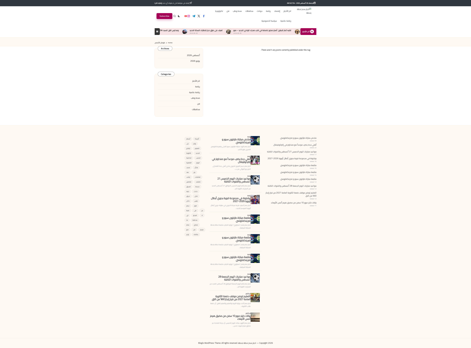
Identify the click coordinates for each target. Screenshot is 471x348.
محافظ (195, 220)
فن (198, 103)
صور (195, 205)
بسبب (188, 167)
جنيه (187, 191)
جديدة (197, 186)
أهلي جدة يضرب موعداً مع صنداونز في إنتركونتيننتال (294, 145)
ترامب (188, 177)
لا (202, 215)
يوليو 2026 (195, 61)
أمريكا (197, 138)
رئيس (196, 200)
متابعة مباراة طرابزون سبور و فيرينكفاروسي (298, 165)
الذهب (198, 157)
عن (202, 210)
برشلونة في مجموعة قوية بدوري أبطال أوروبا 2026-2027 (292, 158)
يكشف (196, 234)
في (187, 215)
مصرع (196, 224)
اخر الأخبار (196, 81)
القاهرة (188, 162)
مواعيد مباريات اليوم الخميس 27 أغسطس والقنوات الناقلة (291, 152)
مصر (187, 224)
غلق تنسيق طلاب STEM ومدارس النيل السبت (180, 30)
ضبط (187, 210)
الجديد (198, 153)
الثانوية (188, 153)
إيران (194, 143)
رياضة (197, 86)
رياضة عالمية (194, 92)
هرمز (201, 229)
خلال (196, 196)
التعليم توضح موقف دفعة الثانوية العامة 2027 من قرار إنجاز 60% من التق (291, 194)
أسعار (188, 138)
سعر (187, 205)
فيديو (195, 215)
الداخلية (188, 157)
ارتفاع (188, 148)
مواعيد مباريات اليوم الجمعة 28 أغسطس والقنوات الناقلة (292, 186)
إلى (187, 143)
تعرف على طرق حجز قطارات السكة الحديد (225, 30)
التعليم (197, 148)
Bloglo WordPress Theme (209, 343)
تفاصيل (188, 181)
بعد (187, 172)
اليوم (198, 162)
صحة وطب (195, 98)
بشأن (196, 167)
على (195, 210)
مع (187, 229)
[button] (164, 16)
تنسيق (188, 186)
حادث (195, 191)
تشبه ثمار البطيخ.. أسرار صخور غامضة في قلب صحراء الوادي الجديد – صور (282, 30)
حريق (188, 196)
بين (194, 172)
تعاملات (197, 177)
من (194, 229)
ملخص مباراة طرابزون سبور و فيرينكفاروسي (298, 138)
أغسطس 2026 (193, 55)
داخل (188, 200)
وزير (187, 234)
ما (187, 220)
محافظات (196, 109)
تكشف (198, 181)
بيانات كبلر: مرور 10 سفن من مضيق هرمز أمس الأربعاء (293, 203)
